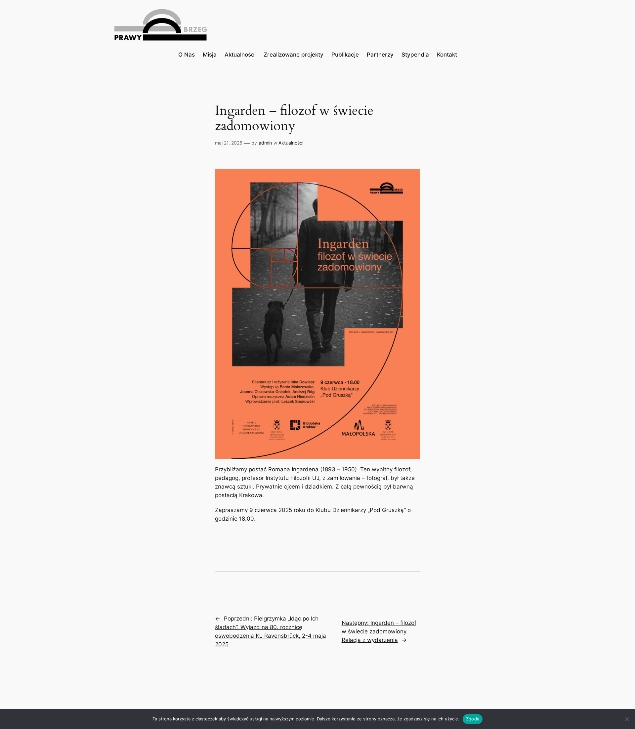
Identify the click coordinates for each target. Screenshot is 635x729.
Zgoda (472, 718)
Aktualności (290, 143)
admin (265, 143)
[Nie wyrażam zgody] (626, 719)
